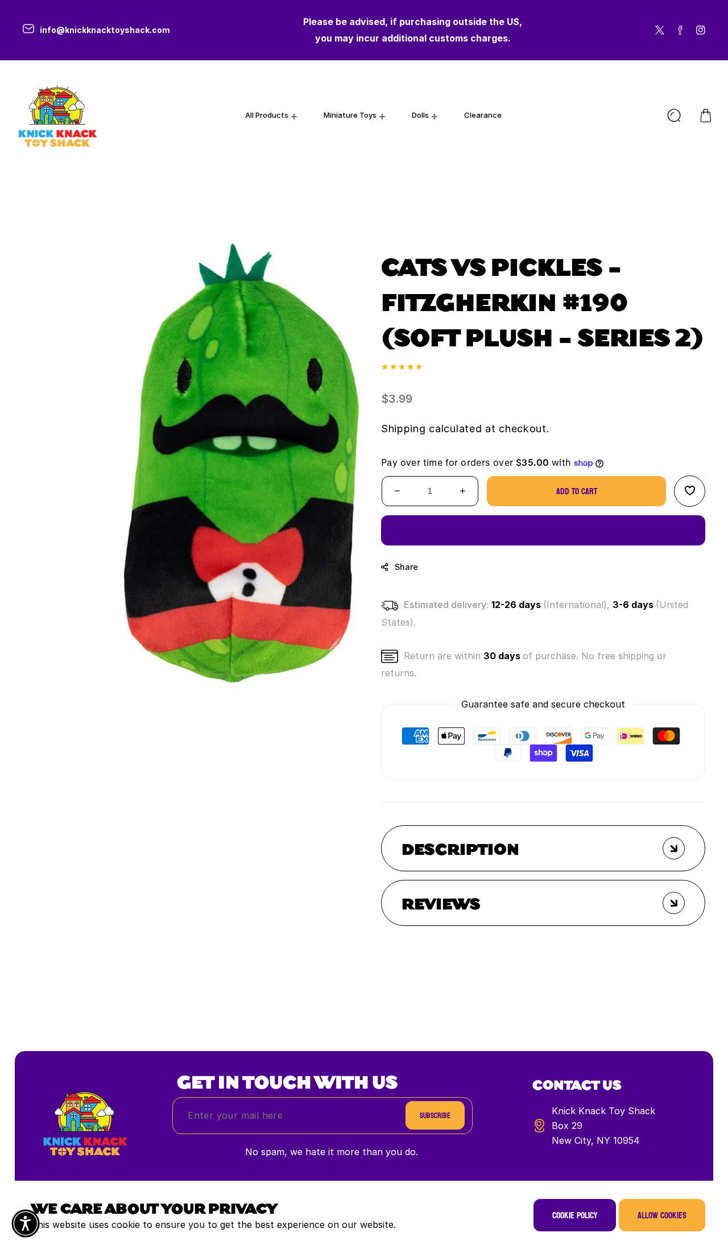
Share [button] (406, 567)
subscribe (435, 1116)
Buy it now (543, 530)
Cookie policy (574, 1215)
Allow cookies (662, 1215)
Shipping (403, 429)
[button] (705, 115)
